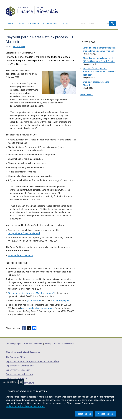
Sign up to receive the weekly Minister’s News (30, 293)
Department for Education (18, 370)
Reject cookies (84, 414)
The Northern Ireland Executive (23, 352)
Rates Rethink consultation (20, 255)
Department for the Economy (19, 374)
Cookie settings (10, 382)
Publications (33, 23)
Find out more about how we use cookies (25, 406)
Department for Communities (20, 365)
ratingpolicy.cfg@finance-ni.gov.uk (24, 233)
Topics (20, 23)
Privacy (47, 343)
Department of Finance (16, 378)
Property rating (19, 46)
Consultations (50, 23)
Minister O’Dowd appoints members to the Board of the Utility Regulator (99, 71)
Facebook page (61, 300)
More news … (86, 94)
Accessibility (68, 343)
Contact (64, 23)
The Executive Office (15, 357)
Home (10, 23)
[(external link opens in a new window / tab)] (24, 328)
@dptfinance (34, 300)
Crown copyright (13, 343)
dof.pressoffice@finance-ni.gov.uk (37, 308)
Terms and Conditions (32, 343)
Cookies (56, 343)
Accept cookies (105, 414)
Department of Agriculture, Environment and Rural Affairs (32, 361)
